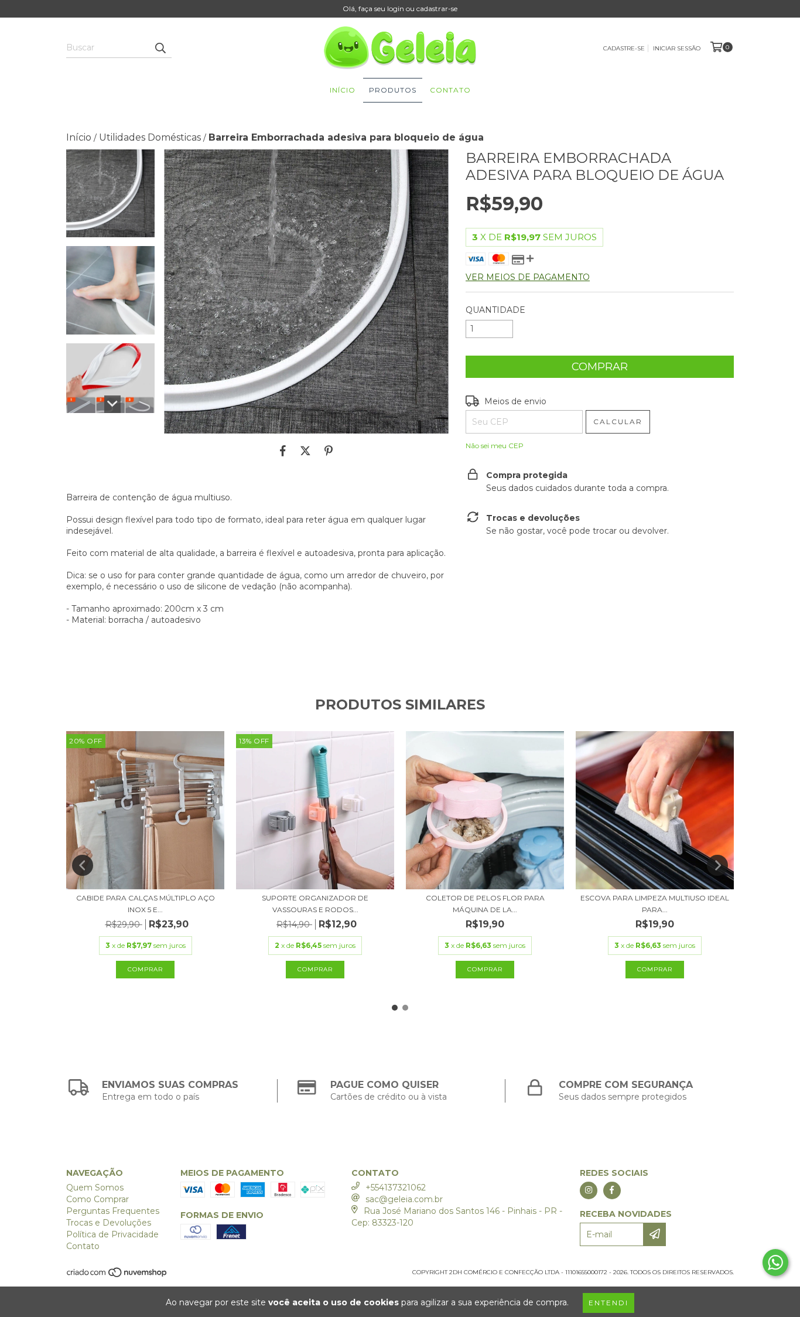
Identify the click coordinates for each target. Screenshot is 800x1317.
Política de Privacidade (112, 1234)
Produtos (392, 90)
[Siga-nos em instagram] (588, 1190)
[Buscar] (160, 47)
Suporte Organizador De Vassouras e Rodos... (315, 903)
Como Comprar (97, 1199)
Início (342, 90)
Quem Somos (95, 1187)
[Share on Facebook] (283, 451)
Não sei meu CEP (495, 445)
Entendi (608, 1302)
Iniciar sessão (676, 48)
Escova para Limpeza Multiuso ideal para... (654, 903)
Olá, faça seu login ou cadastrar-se (400, 8)
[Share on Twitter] (305, 451)
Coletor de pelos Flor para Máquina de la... (485, 903)
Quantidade (495, 310)
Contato (450, 90)
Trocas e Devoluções (108, 1222)
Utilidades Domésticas (150, 137)
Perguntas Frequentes (112, 1211)
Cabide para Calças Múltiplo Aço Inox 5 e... (145, 903)
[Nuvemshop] (117, 1276)
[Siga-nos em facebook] (612, 1190)
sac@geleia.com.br (404, 1199)
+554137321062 (395, 1187)
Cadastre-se (624, 48)
